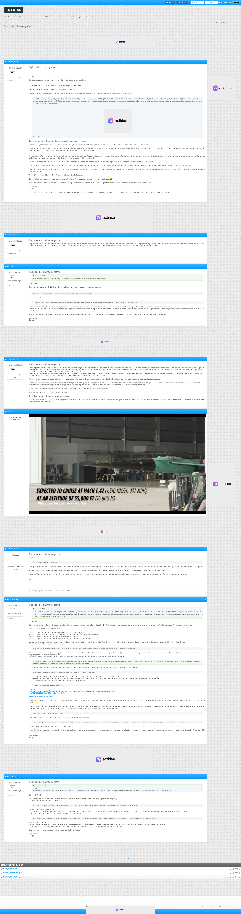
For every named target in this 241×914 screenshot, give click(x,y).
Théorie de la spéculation (9, 876)
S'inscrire (170, 2)
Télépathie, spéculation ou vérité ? (12, 872)
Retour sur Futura (183, 2)
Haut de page (225, 907)
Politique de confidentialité (213, 907)
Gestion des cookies (199, 907)
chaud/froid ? (124, 859)
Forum (10, 17)
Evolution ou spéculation (9, 868)
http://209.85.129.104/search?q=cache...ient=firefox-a (48, 693)
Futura (180, 907)
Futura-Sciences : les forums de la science (27, 17)
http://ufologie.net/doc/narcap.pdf (40, 697)
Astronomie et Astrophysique (60, 17)
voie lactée (115, 859)
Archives (74, 17)
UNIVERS (45, 17)
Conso (190, 907)
